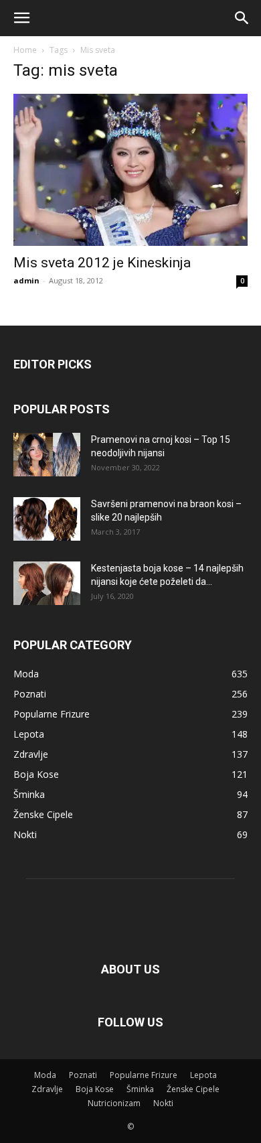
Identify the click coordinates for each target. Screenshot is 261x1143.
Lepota (203, 1075)
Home (25, 50)
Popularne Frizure (143, 1075)
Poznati (83, 1075)
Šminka (140, 1089)
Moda (45, 1075)
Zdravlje (47, 1089)
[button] (21, 18)
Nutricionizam (114, 1103)
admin (26, 280)
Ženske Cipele (193, 1089)
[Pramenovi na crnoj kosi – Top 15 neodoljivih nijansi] (46, 454)
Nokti (163, 1103)
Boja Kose (95, 1089)
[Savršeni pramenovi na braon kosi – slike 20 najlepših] (46, 519)
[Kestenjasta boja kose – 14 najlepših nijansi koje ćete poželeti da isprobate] (46, 583)
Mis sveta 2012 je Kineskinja (102, 263)
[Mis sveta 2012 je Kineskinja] (130, 170)
